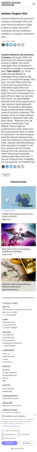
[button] (18, 426)
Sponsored (6, 175)
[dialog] (18, 432)
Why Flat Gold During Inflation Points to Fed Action (16, 285)
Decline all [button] (27, 443)
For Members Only (8, 210)
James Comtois (7, 254)
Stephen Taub (6, 219)
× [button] (34, 415)
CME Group (14, 289)
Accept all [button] (9, 443)
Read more (26, 423)
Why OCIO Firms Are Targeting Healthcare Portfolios (16, 250)
